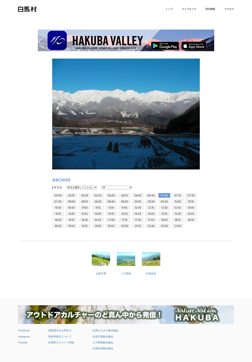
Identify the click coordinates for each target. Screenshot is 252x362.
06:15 (124, 195)
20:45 (164, 226)
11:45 (124, 207)
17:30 (138, 220)
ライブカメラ (189, 9)
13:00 (191, 207)
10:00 (178, 201)
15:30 (178, 214)
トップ (169, 9)
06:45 (151, 195)
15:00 (151, 214)
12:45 (177, 207)
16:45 (98, 220)
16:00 (58, 220)
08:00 (71, 201)
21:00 (178, 226)
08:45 (111, 201)
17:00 (111, 220)
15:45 (191, 214)
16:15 (71, 220)
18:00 (164, 220)
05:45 (98, 195)
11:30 (111, 207)
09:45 (164, 201)
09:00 (124, 201)
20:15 (138, 226)
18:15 (178, 220)
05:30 (84, 195)
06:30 (137, 195)
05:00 (58, 195)
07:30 (191, 195)
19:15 (85, 226)
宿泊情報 (210, 9)
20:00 (124, 226)
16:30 (85, 220)
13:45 (85, 214)
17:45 (151, 220)
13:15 (58, 214)
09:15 (138, 201)
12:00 (138, 207)
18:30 (191, 220)
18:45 (58, 226)
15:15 (164, 214)
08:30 (98, 201)
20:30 (151, 226)
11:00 (85, 207)
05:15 (71, 195)
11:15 (98, 207)
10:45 (71, 207)
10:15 (191, 201)
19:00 (71, 226)
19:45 (111, 226)
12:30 (164, 207)
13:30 (71, 214)
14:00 (98, 214)
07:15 (178, 195)
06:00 (111, 195)
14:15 (111, 214)
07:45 (58, 201)
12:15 (151, 207)
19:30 (98, 226)
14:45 (137, 214)
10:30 (58, 207)
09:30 (151, 201)
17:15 (124, 220)
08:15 (85, 201)
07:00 (164, 195)
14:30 (124, 214)
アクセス (229, 9)
